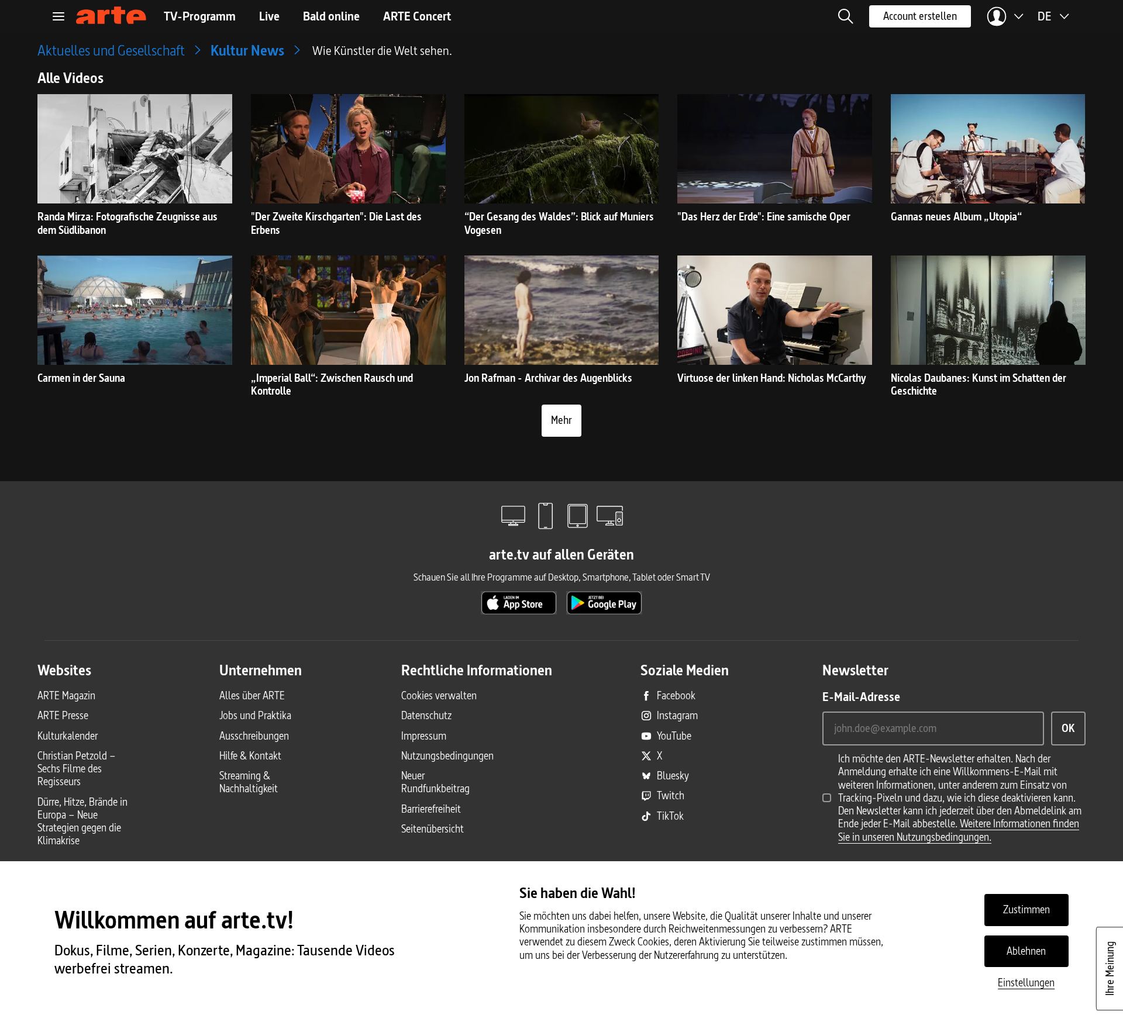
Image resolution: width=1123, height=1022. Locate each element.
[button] (845, 16)
